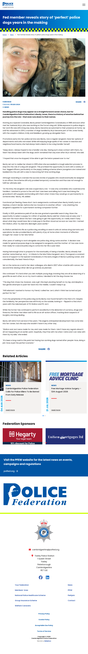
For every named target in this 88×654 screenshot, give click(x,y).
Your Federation (22, 585)
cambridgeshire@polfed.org (45, 549)
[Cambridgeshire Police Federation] (8, 5)
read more (10, 410)
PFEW (70, 590)
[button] (43, 415)
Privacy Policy (44, 614)
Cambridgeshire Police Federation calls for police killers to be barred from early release (22, 391)
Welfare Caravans (23, 605)
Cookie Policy (44, 619)
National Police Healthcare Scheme (30, 595)
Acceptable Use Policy (44, 625)
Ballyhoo (48, 641)
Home (5, 35)
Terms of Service (44, 631)
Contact (71, 600)
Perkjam (71, 595)
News (12, 35)
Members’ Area (21, 590)
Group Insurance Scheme (26, 600)
